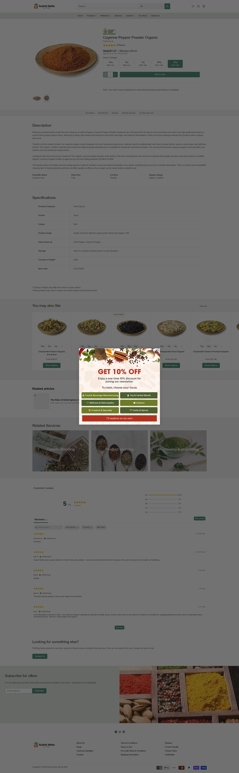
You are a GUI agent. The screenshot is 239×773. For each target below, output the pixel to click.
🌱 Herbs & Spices (138, 410)
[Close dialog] (157, 351)
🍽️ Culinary (139, 403)
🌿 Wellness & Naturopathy (100, 403)
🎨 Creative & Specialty (100, 410)
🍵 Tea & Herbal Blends (139, 395)
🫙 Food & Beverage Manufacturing (100, 395)
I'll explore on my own (119, 418)
